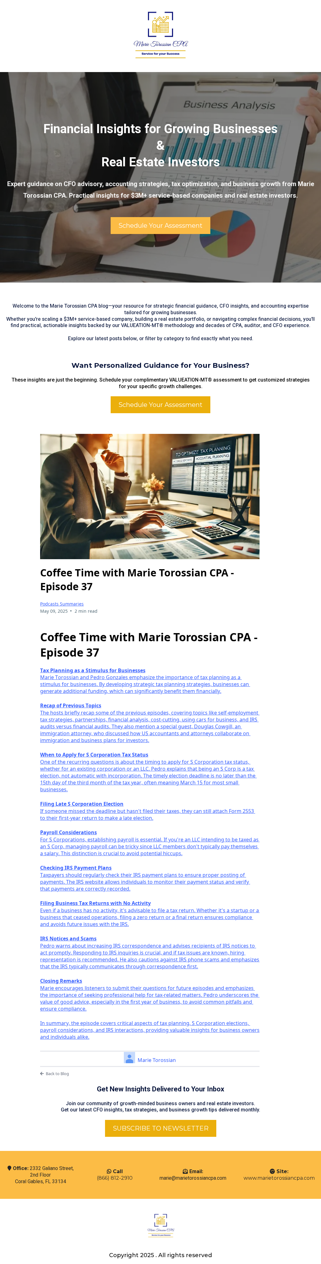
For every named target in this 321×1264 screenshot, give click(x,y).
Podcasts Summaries (62, 604)
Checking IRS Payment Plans (76, 867)
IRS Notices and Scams (68, 938)
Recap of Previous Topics (70, 705)
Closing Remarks (61, 980)
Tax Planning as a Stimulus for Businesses (92, 670)
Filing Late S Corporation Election (82, 803)
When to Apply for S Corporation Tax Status (94, 754)
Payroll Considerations (68, 832)
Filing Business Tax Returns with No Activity (95, 903)
